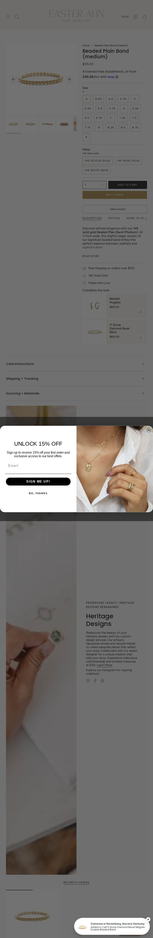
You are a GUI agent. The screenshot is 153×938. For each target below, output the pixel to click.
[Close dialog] (148, 430)
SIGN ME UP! (38, 481)
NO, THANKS (38, 493)
